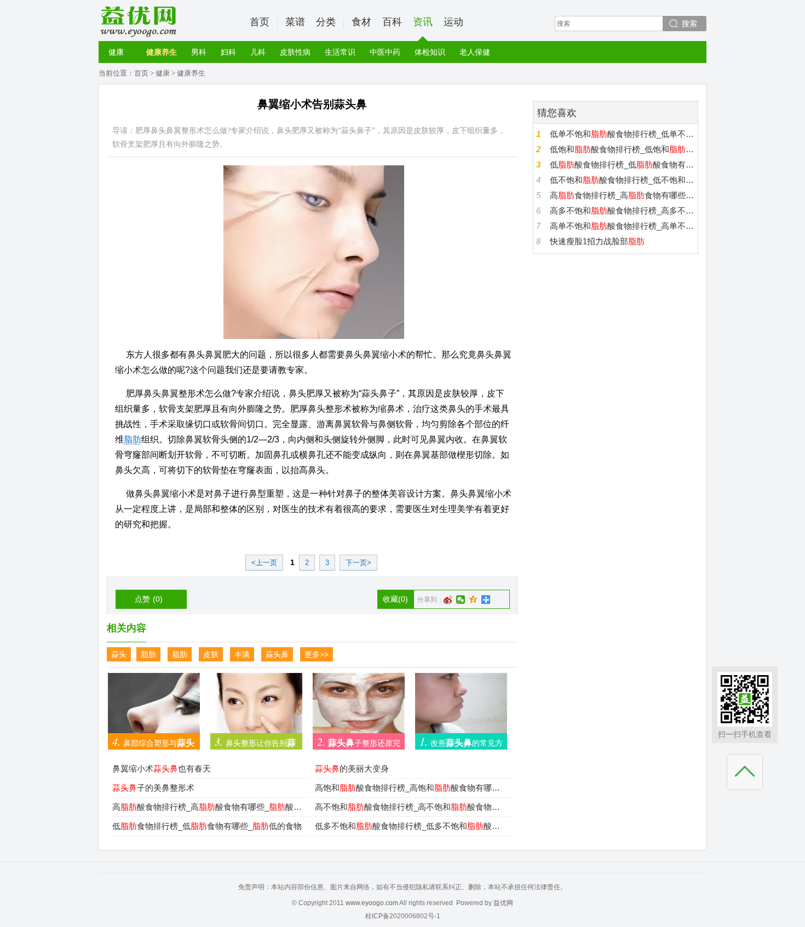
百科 (392, 21)
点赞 (149, 599)
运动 (453, 21)
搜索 (689, 23)
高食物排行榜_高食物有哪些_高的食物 (622, 195)
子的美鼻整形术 (153, 787)
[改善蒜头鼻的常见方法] (461, 707)
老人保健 (474, 52)
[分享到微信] (460, 599)
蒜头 (119, 654)
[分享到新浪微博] (448, 599)
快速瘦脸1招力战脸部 (597, 241)
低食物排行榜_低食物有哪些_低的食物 (207, 826)
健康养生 (161, 52)
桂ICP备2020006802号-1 (402, 916)
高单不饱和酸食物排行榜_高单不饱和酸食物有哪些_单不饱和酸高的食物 (622, 226)
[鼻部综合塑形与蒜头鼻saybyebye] (154, 707)
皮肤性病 (295, 52)
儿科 (258, 52)
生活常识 (340, 52)
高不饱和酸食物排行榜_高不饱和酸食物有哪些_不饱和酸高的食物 (411, 806)
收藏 (395, 599)
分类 (326, 21)
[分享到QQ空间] (473, 599)
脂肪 (132, 439)
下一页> (358, 562)
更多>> (316, 654)
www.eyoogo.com (372, 903)
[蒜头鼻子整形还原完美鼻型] (359, 707)
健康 (116, 52)
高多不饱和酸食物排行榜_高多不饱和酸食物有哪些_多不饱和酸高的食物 (622, 210)
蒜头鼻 (277, 654)
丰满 (242, 654)
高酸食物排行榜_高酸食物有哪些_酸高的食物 (208, 806)
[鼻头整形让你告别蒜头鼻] (256, 707)
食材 (361, 21)
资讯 (423, 21)
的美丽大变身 (352, 768)
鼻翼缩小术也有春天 (161, 768)
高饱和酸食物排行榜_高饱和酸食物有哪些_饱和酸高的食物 (411, 787)
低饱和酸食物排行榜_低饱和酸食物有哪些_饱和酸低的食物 (622, 149)
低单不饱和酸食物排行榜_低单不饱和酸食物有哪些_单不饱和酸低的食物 (622, 134)
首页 (259, 21)
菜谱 (295, 21)
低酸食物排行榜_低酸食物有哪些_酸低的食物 (622, 164)
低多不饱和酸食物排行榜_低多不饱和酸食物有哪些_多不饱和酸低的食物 (411, 826)
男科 (198, 52)
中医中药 (385, 52)
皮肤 (211, 654)
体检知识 (430, 52)
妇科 (228, 52)
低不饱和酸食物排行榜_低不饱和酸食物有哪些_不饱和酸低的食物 (622, 180)
